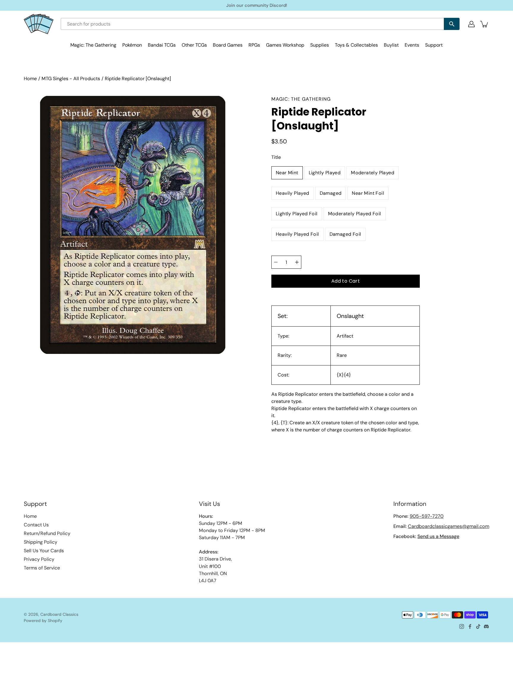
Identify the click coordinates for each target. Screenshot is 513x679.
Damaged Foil (345, 234)
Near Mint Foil (368, 193)
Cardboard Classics (59, 614)
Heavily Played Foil (297, 234)
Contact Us (36, 525)
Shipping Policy (40, 542)
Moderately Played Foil (354, 213)
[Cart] (484, 24)
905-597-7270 (427, 516)
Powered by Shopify (43, 620)
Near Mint (287, 173)
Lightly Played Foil (297, 213)
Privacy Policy (39, 559)
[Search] (452, 24)
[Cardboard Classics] (38, 24)
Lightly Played (325, 173)
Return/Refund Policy (47, 533)
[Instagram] (461, 626)
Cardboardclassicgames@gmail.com (448, 526)
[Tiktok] (478, 626)
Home (30, 78)
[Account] (471, 24)
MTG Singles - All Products (71, 78)
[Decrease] (275, 262)
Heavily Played (292, 193)
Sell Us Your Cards (44, 550)
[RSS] (486, 626)
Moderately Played (372, 173)
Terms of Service (42, 568)
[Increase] (296, 262)
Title (276, 157)
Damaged (331, 193)
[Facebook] (470, 626)
